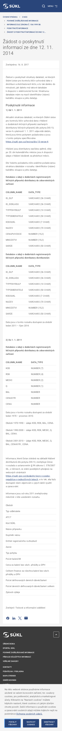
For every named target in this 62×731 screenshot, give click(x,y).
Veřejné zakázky (10, 661)
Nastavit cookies (31, 723)
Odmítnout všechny (49, 723)
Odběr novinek (9, 680)
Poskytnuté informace (17, 28)
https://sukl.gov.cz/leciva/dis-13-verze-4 (27, 141)
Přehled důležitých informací (17, 657)
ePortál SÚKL (9, 648)
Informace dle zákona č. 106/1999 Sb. (24, 25)
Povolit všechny (12, 723)
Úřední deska (9, 644)
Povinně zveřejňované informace (22, 21)
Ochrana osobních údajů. (29, 714)
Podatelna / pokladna (13, 671)
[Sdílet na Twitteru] (20, 618)
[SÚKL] (11, 6)
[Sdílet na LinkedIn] (14, 618)
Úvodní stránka (10, 17)
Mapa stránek (9, 676)
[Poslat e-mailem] (26, 618)
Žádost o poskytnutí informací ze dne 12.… (26, 32)
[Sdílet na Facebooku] (8, 618)
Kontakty (7, 667)
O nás (24, 17)
